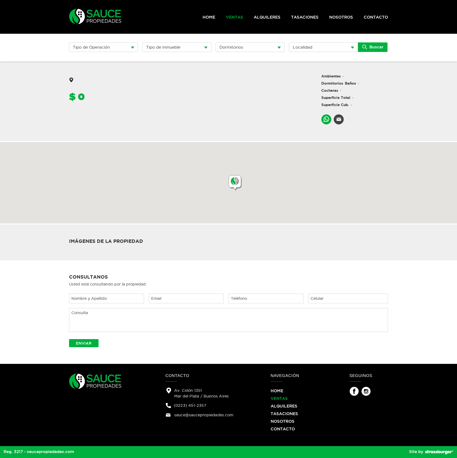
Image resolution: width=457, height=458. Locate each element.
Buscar (375, 47)
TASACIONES (304, 17)
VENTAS (234, 17)
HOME (209, 17)
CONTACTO (376, 17)
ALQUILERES (267, 17)
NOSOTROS (341, 17)
